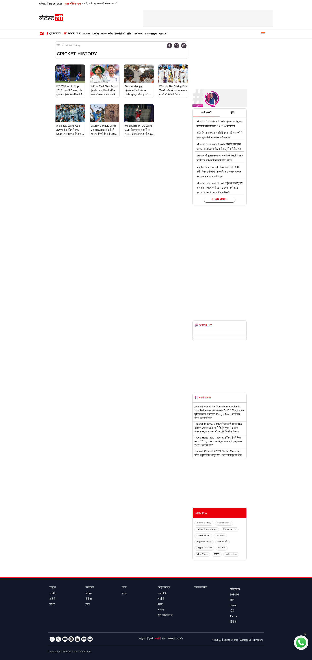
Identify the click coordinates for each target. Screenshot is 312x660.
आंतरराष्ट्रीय (107, 34)
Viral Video (202, 554)
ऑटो (232, 601)
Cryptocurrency (204, 548)
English (142, 639)
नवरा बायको (222, 541)
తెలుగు (171, 639)
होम (58, 46)
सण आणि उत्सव (165, 616)
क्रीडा (129, 34)
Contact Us (245, 640)
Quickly (55, 34)
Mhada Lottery (204, 523)
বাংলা (164, 639)
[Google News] (83, 639)
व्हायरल (162, 34)
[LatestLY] (51, 18)
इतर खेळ (221, 548)
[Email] (90, 639)
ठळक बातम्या (200, 588)
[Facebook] (169, 45)
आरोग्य (216, 554)
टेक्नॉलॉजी (120, 34)
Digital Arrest (229, 529)
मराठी (157, 639)
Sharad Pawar (224, 523)
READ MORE (219, 200)
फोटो (232, 611)
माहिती (52, 599)
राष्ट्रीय (95, 34)
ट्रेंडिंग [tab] (233, 113)
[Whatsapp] (184, 45)
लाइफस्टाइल (151, 34)
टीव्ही (88, 605)
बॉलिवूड (89, 594)
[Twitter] (176, 45)
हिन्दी (150, 639)
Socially (74, 34)
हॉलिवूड (89, 599)
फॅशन (160, 605)
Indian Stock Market (207, 529)
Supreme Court (204, 541)
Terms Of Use (231, 640)
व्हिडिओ (233, 622)
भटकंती (161, 599)
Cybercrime (231, 554)
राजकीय (52, 594)
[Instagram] (71, 639)
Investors (258, 640)
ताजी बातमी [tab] (206, 113)
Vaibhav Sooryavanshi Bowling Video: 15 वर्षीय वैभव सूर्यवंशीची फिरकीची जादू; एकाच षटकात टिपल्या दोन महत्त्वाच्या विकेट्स (219, 172)
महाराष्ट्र (86, 34)
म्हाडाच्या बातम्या (203, 535)
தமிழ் (180, 639)
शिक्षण (52, 605)
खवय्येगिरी (162, 594)
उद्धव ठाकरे (220, 535)
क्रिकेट (124, 594)
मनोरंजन (138, 34)
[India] (263, 34)
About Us (216, 640)
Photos (233, 617)
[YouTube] (65, 639)
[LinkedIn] (77, 639)
